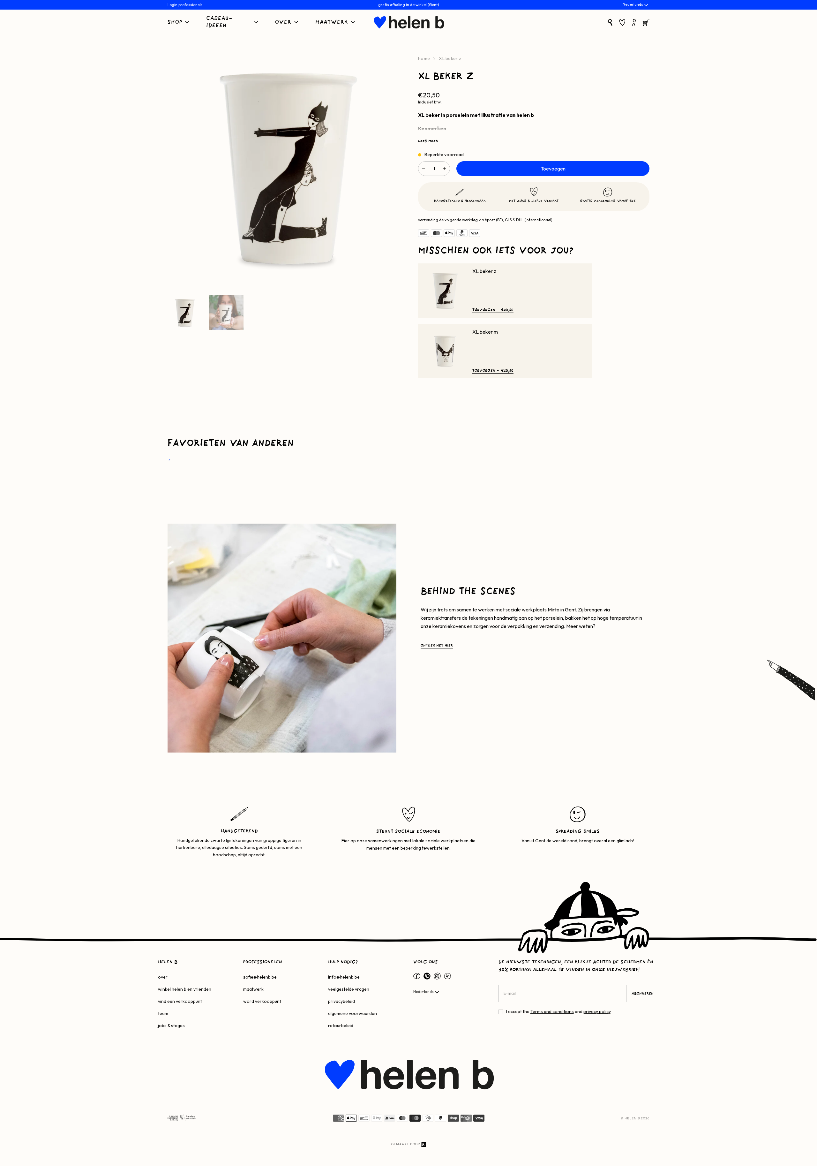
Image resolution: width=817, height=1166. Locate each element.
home (424, 58)
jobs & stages (171, 1025)
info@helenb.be (344, 977)
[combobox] (636, 5)
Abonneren (643, 993)
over (163, 977)
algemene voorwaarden (352, 1013)
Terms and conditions (552, 1011)
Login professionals (185, 4)
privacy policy (597, 1011)
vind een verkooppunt (180, 1001)
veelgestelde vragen (348, 989)
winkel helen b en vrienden (184, 989)
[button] (179, 22)
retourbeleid (340, 1025)
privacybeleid (341, 1001)
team (163, 1013)
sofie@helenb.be (260, 977)
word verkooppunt (262, 1001)
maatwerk (253, 989)
